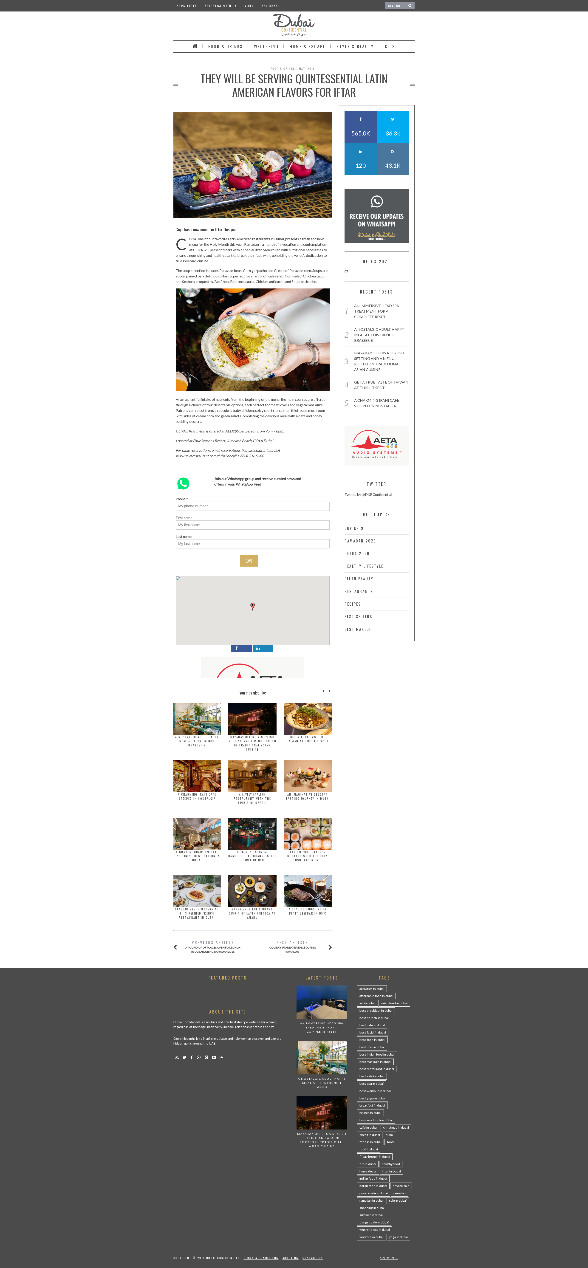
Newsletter (187, 6)
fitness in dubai (370, 1142)
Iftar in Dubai (391, 1171)
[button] (252, 606)
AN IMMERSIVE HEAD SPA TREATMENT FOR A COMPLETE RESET (376, 311)
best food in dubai (372, 1040)
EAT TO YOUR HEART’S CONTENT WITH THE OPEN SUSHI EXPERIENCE (307, 856)
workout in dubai (371, 1237)
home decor (367, 1171)
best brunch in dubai (374, 1018)
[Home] (195, 46)
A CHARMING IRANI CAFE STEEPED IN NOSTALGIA (197, 796)
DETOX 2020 (357, 553)
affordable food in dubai (376, 996)
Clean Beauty (359, 579)
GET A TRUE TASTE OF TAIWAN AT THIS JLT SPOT (307, 739)
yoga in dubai (398, 1237)
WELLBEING (266, 46)
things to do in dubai (374, 1222)
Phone (181, 499)
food (390, 1142)
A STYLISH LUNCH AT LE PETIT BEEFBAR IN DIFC (308, 911)
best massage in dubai (375, 1062)
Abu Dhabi (270, 6)
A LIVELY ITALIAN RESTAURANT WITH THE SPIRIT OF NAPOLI (252, 798)
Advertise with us (221, 6)
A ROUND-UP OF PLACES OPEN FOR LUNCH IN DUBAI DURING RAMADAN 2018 (212, 946)
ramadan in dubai (371, 1200)
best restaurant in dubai (376, 1069)
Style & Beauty (355, 46)
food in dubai (368, 1149)
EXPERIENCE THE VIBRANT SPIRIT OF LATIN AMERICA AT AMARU (252, 913)
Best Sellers (358, 616)
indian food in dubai (373, 1178)
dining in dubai (369, 1135)
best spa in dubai (371, 1083)
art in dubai (367, 1003)
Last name (184, 536)
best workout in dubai (375, 1091)
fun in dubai (367, 1164)
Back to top (388, 1258)
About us (291, 1258)
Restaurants (359, 591)
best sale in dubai (371, 1076)
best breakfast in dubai (375, 1010)
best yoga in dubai (372, 1098)
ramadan (399, 1193)
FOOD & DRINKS (225, 46)
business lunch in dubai (376, 1120)
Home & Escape (307, 46)
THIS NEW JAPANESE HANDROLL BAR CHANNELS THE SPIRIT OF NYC (252, 856)
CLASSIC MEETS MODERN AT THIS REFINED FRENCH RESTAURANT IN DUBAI (197, 913)
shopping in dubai (371, 1208)
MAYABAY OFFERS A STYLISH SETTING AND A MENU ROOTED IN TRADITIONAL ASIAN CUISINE (252, 743)
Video (249, 6)
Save (249, 561)
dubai (389, 1135)
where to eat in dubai (374, 1229)
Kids (390, 46)
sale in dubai (398, 1200)
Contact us (312, 1258)
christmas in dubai (396, 1127)
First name (184, 517)
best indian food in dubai (376, 1054)
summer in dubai (371, 1215)
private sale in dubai (373, 1193)
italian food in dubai (373, 1186)
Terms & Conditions (260, 1258)
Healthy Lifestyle (364, 566)
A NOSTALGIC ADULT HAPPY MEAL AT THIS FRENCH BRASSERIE (197, 741)
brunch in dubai (370, 1113)
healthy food (391, 1164)
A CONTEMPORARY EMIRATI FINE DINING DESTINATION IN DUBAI (197, 856)
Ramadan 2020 (360, 541)
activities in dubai (371, 989)
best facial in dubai (372, 1032)
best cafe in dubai (372, 1025)
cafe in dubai (368, 1127)
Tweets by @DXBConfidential (368, 494)
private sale (401, 1186)
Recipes (353, 604)
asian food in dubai (394, 1003)
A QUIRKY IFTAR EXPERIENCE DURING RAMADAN (292, 946)
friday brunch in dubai (374, 1156)
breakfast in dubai (372, 1105)
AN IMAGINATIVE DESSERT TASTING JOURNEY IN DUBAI (308, 796)
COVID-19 (354, 528)
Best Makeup (358, 629)
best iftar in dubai (371, 1047)
